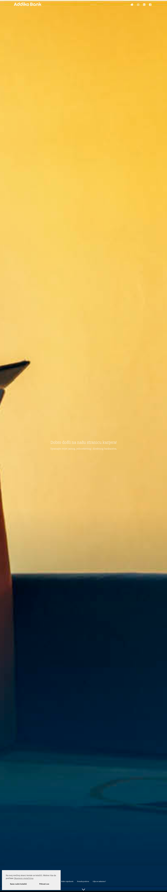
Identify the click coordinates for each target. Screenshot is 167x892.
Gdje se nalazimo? (99, 882)
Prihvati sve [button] (44, 884)
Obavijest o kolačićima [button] (23, 878)
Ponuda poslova (83, 882)
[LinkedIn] (144, 5)
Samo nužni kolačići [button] (18, 884)
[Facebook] (150, 5)
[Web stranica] (132, 5)
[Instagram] (138, 5)
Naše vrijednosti (67, 882)
